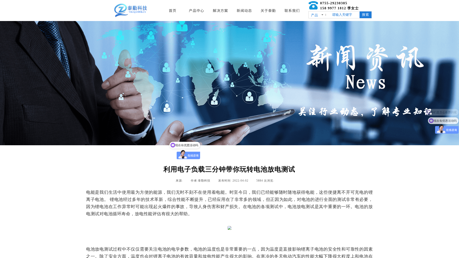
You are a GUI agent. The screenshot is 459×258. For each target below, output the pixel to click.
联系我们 (292, 10)
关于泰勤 (268, 10)
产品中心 (196, 10)
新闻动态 (244, 10)
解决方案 (220, 10)
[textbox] (345, 15)
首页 (172, 10)
